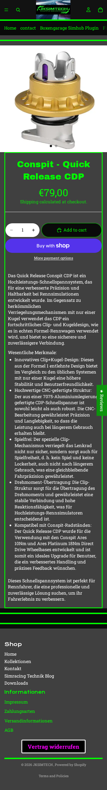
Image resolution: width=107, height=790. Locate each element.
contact (28, 28)
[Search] (18, 10)
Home (10, 28)
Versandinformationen (28, 721)
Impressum (16, 702)
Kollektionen (17, 661)
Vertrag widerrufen (53, 746)
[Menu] (6, 10)
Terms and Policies (54, 776)
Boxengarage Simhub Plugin (69, 28)
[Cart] (100, 10)
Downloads (16, 683)
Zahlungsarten (19, 711)
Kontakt (12, 668)
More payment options (53, 258)
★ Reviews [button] (102, 400)
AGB (8, 730)
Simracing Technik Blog (29, 676)
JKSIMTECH (43, 764)
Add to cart (75, 230)
